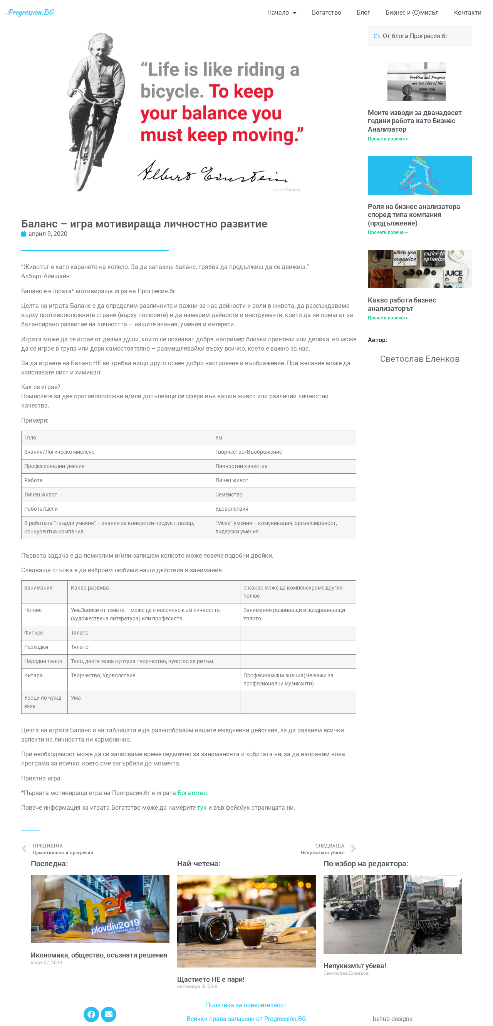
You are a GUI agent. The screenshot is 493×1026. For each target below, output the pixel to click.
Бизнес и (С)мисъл (412, 12)
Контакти (467, 12)
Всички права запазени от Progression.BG (246, 1019)
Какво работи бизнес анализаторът (402, 304)
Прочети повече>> (388, 139)
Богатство (326, 12)
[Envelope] (108, 1014)
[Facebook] (91, 1014)
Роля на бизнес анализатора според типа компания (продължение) (414, 214)
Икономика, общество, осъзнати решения (99, 955)
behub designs (393, 1019)
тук (202, 807)
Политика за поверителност (246, 1005)
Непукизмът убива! (355, 966)
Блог (363, 12)
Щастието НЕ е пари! (211, 979)
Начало (278, 12)
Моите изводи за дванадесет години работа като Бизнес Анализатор (415, 121)
